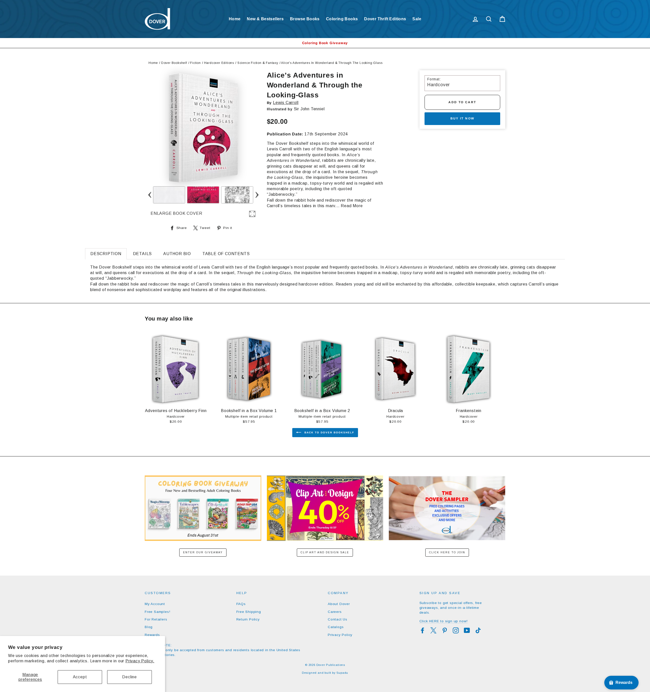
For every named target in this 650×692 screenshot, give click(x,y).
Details (142, 254)
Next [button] (257, 194)
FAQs (241, 604)
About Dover (339, 604)
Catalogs (336, 627)
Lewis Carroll (285, 102)
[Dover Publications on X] (433, 630)
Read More (352, 206)
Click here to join (447, 552)
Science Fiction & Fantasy (257, 63)
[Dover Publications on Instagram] (456, 630)
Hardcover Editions (219, 63)
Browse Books (305, 19)
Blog (149, 627)
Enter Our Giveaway (203, 552)
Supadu (342, 672)
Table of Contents (226, 254)
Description (105, 254)
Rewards (152, 635)
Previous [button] (150, 194)
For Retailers (156, 619)
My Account (155, 604)
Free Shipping (248, 612)
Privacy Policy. (139, 661)
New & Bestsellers (265, 19)
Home (235, 19)
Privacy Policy (340, 635)
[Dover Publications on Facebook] (422, 630)
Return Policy (248, 619)
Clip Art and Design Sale (325, 552)
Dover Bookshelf (174, 63)
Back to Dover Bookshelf (328, 432)
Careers (335, 612)
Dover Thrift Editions (385, 19)
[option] (325, 43)
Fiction (195, 63)
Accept (80, 677)
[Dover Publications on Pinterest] (445, 630)
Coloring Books (342, 19)
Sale (416, 19)
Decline (129, 677)
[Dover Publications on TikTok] (478, 630)
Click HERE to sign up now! (443, 621)
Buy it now (462, 118)
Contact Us (337, 619)
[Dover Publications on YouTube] (467, 630)
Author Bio (177, 254)
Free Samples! (157, 612)
